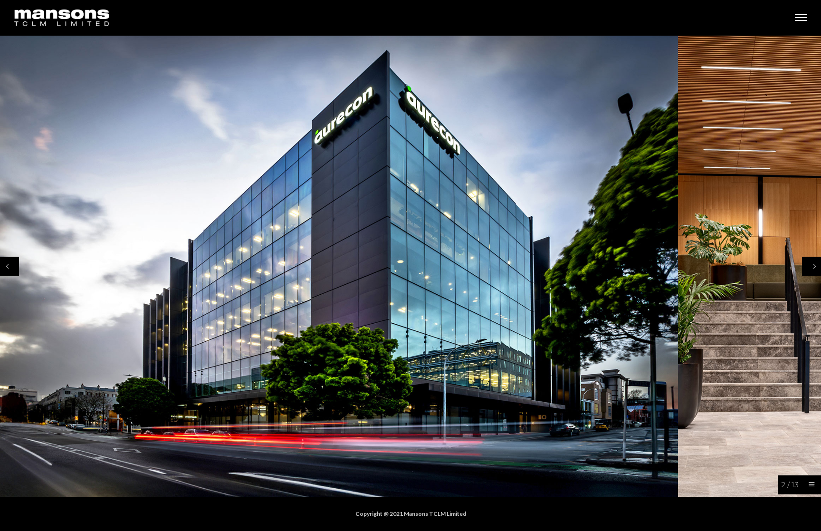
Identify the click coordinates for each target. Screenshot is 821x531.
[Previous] (9, 266)
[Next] (811, 266)
